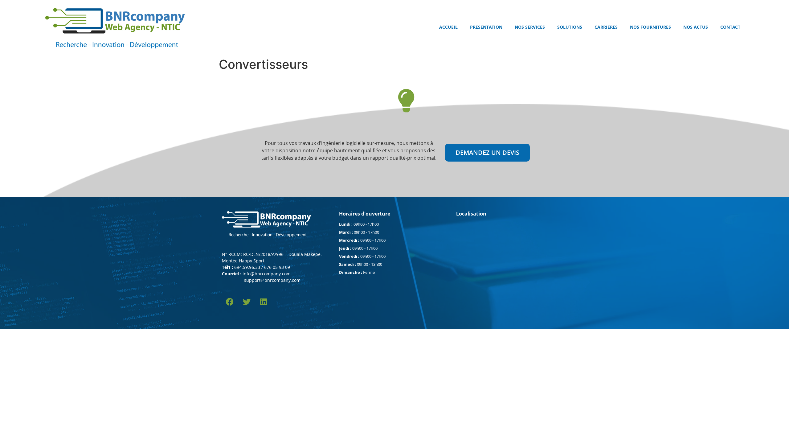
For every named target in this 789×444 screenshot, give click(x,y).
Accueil (448, 27)
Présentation (486, 27)
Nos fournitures (650, 27)
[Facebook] (229, 302)
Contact (730, 27)
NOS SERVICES (530, 27)
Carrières (606, 27)
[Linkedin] (263, 302)
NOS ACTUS (695, 27)
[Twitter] (246, 302)
